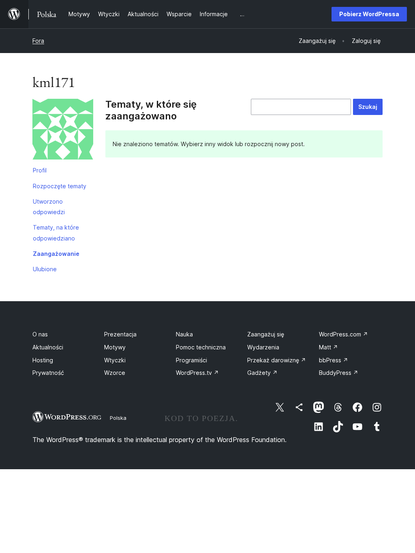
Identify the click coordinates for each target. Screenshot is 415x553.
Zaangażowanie (56, 253)
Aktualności (47, 347)
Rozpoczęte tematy (59, 186)
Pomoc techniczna (201, 347)
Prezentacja (120, 334)
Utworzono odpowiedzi (49, 206)
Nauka (184, 334)
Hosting (42, 360)
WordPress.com (343, 334)
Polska (118, 418)
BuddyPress (338, 372)
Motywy (115, 347)
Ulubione (45, 269)
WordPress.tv (197, 372)
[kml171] (62, 131)
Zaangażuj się (265, 334)
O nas (40, 334)
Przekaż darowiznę (276, 360)
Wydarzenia (263, 347)
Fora (38, 40)
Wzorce (114, 372)
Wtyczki (115, 360)
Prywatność (48, 372)
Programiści (191, 360)
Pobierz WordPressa (369, 14)
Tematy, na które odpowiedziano (56, 232)
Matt (328, 347)
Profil (40, 170)
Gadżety (262, 372)
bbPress (333, 360)
